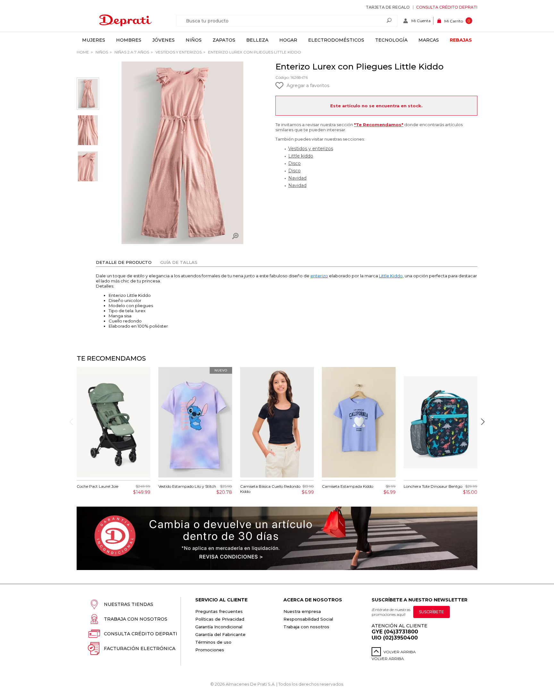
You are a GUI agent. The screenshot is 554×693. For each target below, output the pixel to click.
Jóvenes (163, 40)
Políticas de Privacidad (219, 619)
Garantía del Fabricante (220, 634)
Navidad (297, 178)
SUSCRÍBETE (431, 611)
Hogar (288, 40)
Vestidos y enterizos (178, 52)
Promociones (209, 649)
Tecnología (391, 40)
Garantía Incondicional (218, 626)
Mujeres (93, 40)
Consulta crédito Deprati (446, 7)
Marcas (428, 40)
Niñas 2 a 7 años (131, 52)
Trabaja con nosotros (135, 619)
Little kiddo (300, 156)
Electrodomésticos (336, 40)
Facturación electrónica (139, 648)
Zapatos (224, 40)
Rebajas (461, 40)
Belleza (257, 40)
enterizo (319, 275)
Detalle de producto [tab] (124, 262)
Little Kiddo (391, 275)
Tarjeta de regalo (388, 7)
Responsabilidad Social (308, 619)
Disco (294, 163)
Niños (194, 40)
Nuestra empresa (302, 611)
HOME (83, 52)
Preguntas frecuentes (219, 611)
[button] (483, 421)
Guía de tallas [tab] (178, 262)
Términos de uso (213, 642)
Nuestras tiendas (128, 604)
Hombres (128, 40)
